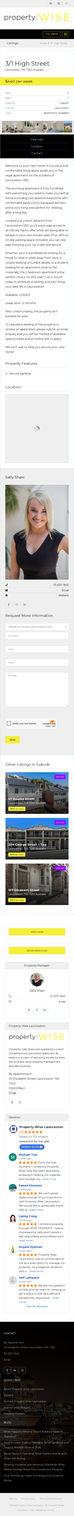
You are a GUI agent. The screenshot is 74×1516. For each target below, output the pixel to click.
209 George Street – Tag (27, 844)
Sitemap (13, 1498)
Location (37, 146)
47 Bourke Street (21, 799)
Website (64, 595)
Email (65, 590)
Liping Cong (28, 1216)
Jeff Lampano (29, 1277)
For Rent (52, 34)
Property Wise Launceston (41, 1127)
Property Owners (14, 1413)
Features (37, 139)
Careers (8, 1395)
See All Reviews (37, 1306)
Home (43, 43)
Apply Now (37, 932)
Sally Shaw (14, 477)
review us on (30, 1146)
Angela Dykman (30, 1247)
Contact (37, 153)
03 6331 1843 (61, 584)
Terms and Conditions (50, 1498)
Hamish (51, 1510)
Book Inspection (37, 950)
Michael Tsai (28, 1154)
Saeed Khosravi (30, 1185)
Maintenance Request (17, 1407)
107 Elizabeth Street (23, 890)
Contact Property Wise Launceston (25, 1401)
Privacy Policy (29, 1498)
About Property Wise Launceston (24, 1389)
